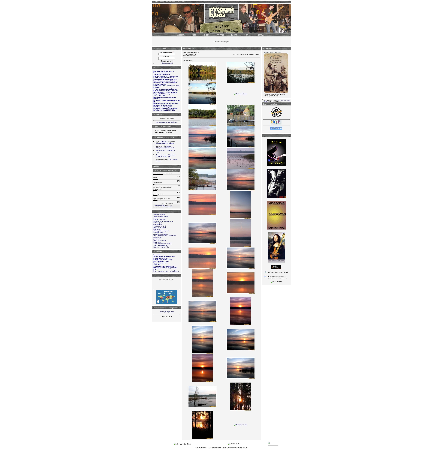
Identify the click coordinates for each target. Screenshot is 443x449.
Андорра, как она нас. (160, 234)
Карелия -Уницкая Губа (161, 247)
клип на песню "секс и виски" (165, 143)
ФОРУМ (247, 35)
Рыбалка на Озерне (159, 240)
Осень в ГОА (157, 237)
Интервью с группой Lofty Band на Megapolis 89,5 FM (166, 155)
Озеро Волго (157, 224)
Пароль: (166, 56)
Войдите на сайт (160, 205)
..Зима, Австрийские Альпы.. (162, 244)
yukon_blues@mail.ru (167, 312)
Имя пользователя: (167, 52)
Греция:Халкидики (159, 219)
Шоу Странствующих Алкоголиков (164, 236)
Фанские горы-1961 (159, 226)
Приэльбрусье (158, 232)
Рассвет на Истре (159, 215)
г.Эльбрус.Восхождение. (161, 231)
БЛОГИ (234, 35)
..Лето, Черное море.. (160, 245)
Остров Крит (157, 223)
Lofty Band (164, 142)
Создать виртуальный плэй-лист (166, 122)
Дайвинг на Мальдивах (160, 216)
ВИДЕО (207, 35)
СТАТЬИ (261, 35)
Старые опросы (167, 206)
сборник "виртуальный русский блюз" (165, 147)
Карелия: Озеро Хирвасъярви (163, 221)
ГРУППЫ (220, 35)
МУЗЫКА (180, 35)
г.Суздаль (156, 229)
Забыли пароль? (167, 63)
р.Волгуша (156, 239)
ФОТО (193, 35)
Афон (155, 218)
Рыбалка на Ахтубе (159, 227)
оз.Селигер (157, 242)
